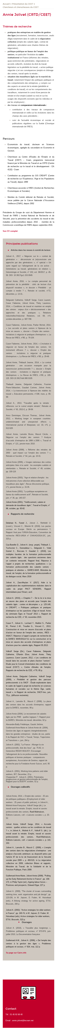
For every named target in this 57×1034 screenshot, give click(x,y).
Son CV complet (10, 231)
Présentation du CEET (22, 4)
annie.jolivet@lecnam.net (22, 1020)
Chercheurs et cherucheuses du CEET (21, 7)
